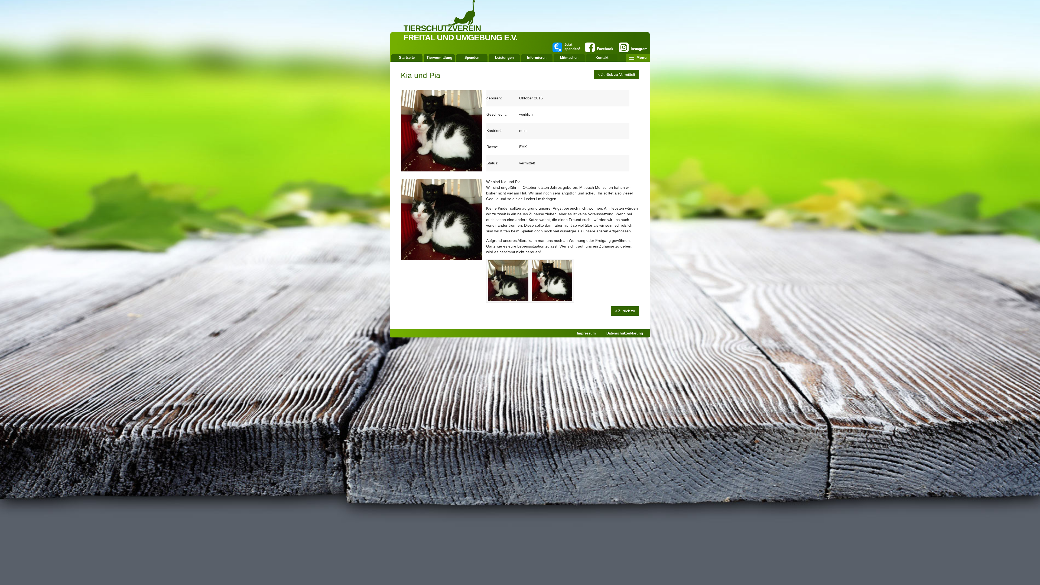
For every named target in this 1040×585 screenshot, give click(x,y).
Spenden (471, 58)
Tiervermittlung (439, 58)
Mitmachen (569, 58)
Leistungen (504, 58)
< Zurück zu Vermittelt (616, 74)
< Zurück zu (625, 311)
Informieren (537, 58)
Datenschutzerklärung (624, 333)
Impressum (586, 333)
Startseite (407, 58)
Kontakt (602, 58)
